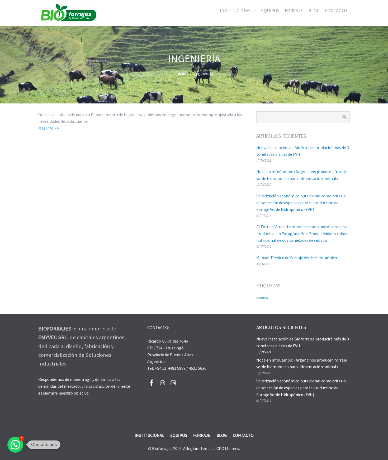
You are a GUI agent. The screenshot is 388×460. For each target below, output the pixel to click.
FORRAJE (294, 10)
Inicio (180, 73)
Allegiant (191, 448)
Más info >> (48, 128)
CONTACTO (336, 10)
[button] (15, 445)
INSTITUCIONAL (236, 10)
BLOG (314, 10)
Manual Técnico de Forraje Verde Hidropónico (296, 257)
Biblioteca (262, 298)
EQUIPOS (270, 10)
